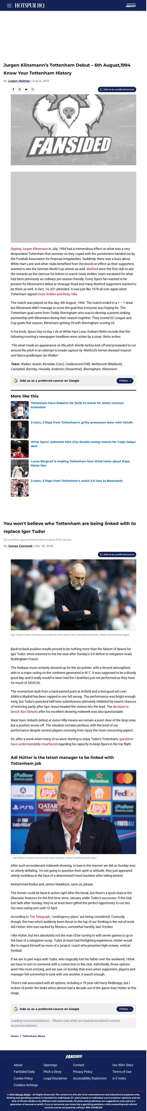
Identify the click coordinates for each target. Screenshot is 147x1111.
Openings (50, 1065)
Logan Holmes (19, 81)
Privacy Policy (83, 1072)
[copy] (32, 89)
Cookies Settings (26, 1085)
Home (15, 1036)
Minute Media (22, 1094)
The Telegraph (39, 917)
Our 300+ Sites (122, 1065)
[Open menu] (9, 5)
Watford (92, 269)
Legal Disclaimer (55, 1078)
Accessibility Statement (90, 1078)
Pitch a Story (52, 1072)
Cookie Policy (23, 1078)
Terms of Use (121, 1072)
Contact (78, 1065)
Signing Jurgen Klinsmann (29, 249)
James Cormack (20, 546)
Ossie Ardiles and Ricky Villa (57, 294)
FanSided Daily (24, 1072)
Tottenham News (33, 1036)
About (18, 1065)
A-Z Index (119, 1078)
